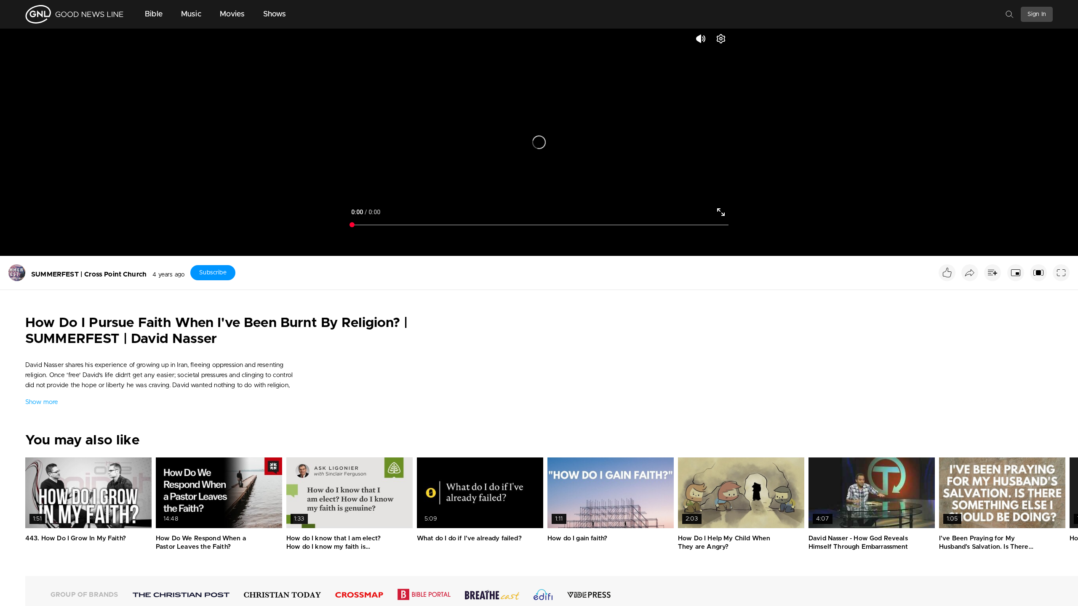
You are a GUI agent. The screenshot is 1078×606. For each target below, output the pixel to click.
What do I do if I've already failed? (469, 538)
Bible (154, 14)
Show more (41, 402)
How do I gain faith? (577, 538)
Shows (274, 14)
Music (191, 14)
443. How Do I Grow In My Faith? (75, 538)
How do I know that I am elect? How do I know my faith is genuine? (333, 546)
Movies (232, 14)
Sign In (1036, 14)
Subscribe (212, 273)
